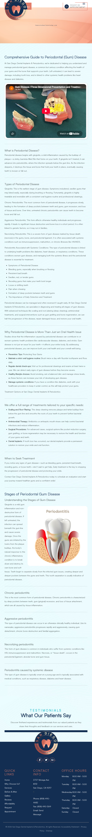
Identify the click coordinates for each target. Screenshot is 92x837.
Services (8, 788)
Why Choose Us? (12, 784)
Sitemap (49, 831)
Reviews (8, 799)
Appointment (77, 6)
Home (7, 780)
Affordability (10, 803)
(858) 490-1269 (44, 806)
